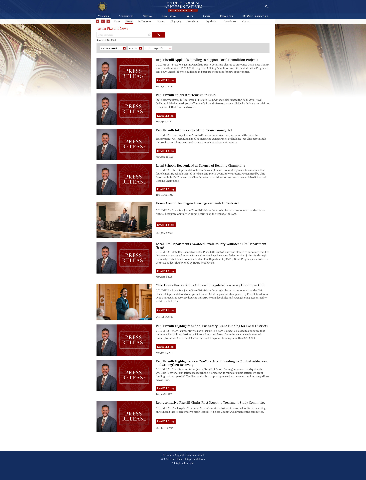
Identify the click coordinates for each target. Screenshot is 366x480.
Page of (159, 48)
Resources (226, 16)
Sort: (109, 48)
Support (179, 454)
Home (117, 21)
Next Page (150, 48)
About (206, 16)
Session (147, 16)
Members (103, 16)
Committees (126, 16)
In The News (144, 21)
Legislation (169, 16)
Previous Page (146, 48)
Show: (133, 48)
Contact (246, 21)
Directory (190, 454)
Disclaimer (168, 454)
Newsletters (193, 21)
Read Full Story (166, 80)
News (189, 16)
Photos (161, 21)
